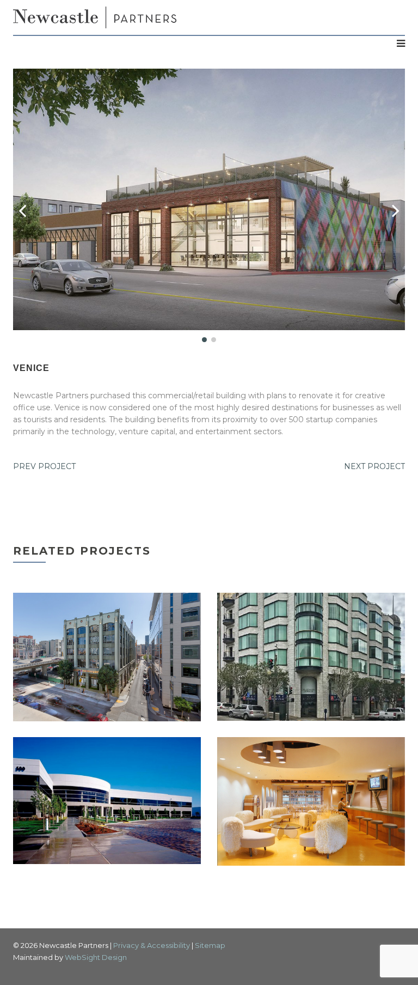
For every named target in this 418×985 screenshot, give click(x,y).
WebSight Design (96, 957)
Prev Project (44, 466)
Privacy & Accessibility (151, 945)
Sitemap (210, 945)
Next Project (374, 466)
